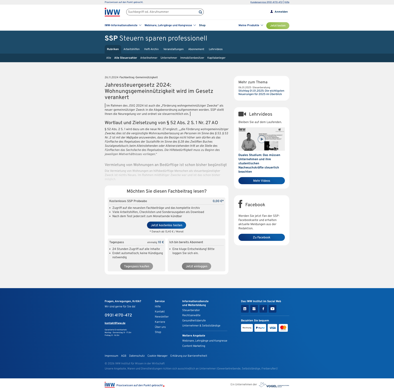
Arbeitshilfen (131, 49)
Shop (202, 25)
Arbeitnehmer (148, 58)
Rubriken (113, 49)
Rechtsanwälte (191, 315)
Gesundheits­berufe (194, 320)
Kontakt (160, 312)
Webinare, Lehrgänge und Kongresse (204, 341)
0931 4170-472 (118, 315)
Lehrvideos (216, 49)
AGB (123, 356)
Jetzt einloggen (196, 267)
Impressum (111, 356)
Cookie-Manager (157, 356)
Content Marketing (193, 346)
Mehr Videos (261, 181)
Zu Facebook (261, 238)
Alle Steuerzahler (125, 58)
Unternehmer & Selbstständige (201, 326)
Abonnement (196, 49)
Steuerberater (191, 310)
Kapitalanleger (216, 58)
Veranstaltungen (173, 49)
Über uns (160, 327)
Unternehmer (169, 58)
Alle (108, 58)
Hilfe (286, 2)
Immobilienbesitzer (192, 58)
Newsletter (162, 317)
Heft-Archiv (151, 49)
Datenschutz (137, 356)
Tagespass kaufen (136, 267)
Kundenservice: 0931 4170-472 (266, 2)
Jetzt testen (277, 26)
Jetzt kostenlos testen (166, 225)
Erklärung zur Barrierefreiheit (188, 356)
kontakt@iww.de (115, 323)
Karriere (160, 322)
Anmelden (281, 12)
